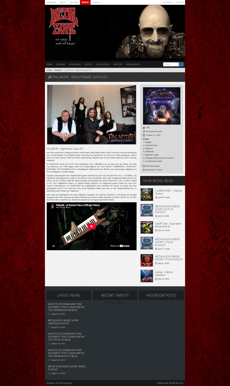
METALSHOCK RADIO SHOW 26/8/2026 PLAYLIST (63, 322)
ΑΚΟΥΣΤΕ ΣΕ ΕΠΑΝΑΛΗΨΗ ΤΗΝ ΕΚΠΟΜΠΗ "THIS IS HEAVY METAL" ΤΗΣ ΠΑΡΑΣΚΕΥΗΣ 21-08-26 (66, 353)
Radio (85, 2)
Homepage (51, 2)
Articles (118, 64)
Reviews (60, 64)
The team (74, 2)
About (63, 2)
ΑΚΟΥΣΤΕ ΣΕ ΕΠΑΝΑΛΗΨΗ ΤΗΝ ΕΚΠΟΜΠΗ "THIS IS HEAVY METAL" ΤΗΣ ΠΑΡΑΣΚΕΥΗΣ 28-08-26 (66, 307)
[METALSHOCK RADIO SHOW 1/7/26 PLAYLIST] (146, 260)
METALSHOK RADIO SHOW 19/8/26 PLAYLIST (67, 368)
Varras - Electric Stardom (164, 273)
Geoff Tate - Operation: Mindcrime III (168, 225)
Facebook (167, 2)
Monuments (133, 64)
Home (49, 70)
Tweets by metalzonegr (115, 302)
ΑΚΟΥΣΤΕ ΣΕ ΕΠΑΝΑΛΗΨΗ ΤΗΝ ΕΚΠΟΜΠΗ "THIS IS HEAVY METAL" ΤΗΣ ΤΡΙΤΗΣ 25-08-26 (66, 336)
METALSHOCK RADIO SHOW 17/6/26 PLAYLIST (167, 242)
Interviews (75, 64)
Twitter (179, 2)
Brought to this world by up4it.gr (59, 383)
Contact (97, 2)
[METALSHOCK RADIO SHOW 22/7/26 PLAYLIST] (146, 210)
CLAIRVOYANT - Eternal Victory (168, 192)
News (50, 64)
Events (88, 64)
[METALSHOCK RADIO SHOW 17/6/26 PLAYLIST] (146, 243)
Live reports (103, 64)
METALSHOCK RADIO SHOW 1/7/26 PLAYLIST (169, 258)
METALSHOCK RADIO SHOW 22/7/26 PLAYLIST (167, 209)
